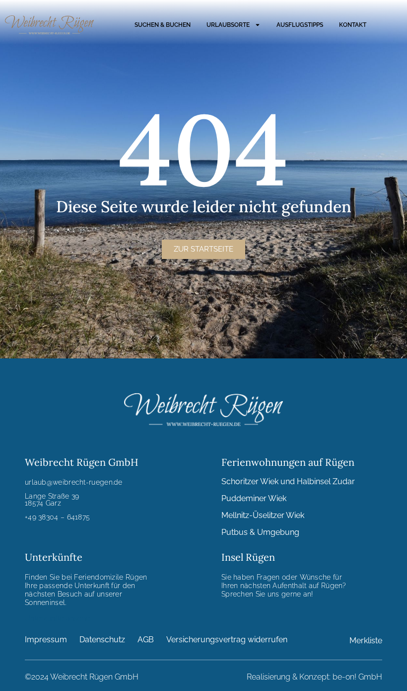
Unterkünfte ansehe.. (58, 618)
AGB (145, 639)
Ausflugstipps (299, 24)
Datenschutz (102, 639)
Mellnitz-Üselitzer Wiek (262, 515)
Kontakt (352, 24)
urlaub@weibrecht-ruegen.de (74, 482)
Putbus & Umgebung (260, 532)
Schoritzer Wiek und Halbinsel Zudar (288, 481)
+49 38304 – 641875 (57, 517)
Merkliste (365, 640)
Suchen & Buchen (163, 24)
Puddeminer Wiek (253, 498)
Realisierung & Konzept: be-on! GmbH (314, 677)
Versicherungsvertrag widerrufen (226, 639)
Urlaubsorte (228, 24)
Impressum (46, 639)
